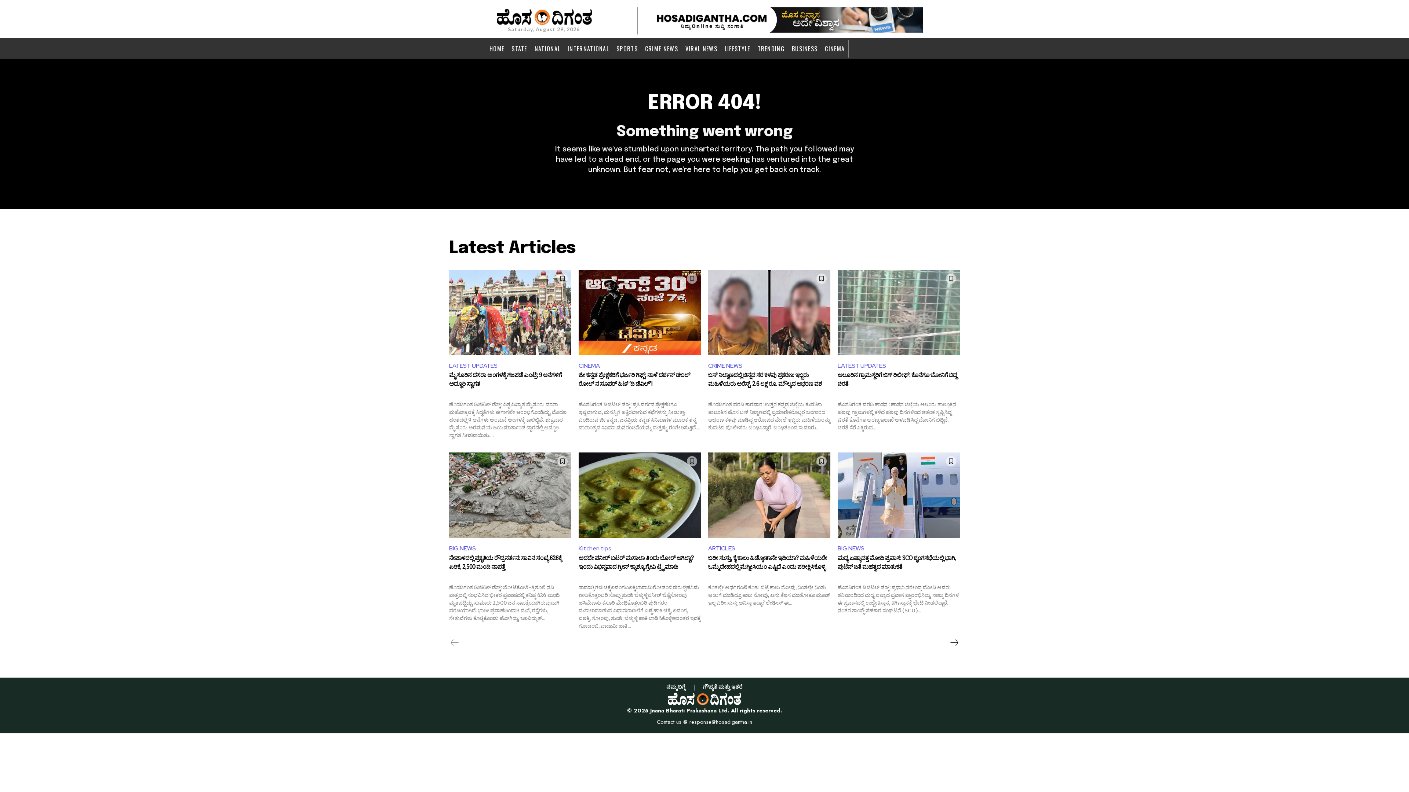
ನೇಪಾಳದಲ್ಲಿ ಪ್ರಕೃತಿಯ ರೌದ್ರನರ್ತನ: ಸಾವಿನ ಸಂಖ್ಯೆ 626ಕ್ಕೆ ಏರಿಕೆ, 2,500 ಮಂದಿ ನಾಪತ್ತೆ (505, 563)
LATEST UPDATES (473, 366)
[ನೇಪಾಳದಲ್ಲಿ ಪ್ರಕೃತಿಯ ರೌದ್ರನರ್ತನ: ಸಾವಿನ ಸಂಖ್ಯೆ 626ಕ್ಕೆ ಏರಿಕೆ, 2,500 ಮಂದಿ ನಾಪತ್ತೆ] (510, 495)
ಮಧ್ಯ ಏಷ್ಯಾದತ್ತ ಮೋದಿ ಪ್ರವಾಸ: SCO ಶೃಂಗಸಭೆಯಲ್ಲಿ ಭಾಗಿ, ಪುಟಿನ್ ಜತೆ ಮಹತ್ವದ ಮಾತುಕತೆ (897, 563)
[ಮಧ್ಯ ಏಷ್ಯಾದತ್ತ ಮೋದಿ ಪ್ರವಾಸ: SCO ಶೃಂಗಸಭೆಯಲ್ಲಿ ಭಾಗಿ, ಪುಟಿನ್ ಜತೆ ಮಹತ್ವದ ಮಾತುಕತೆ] (899, 495)
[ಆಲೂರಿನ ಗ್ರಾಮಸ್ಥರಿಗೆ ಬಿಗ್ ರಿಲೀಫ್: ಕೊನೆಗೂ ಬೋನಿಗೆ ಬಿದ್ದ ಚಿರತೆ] (899, 312)
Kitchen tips (595, 548)
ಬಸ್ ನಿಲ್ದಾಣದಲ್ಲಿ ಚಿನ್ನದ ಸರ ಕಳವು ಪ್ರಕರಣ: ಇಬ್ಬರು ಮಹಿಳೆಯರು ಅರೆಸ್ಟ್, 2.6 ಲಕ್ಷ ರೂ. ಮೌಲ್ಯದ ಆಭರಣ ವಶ (765, 380)
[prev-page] (454, 642)
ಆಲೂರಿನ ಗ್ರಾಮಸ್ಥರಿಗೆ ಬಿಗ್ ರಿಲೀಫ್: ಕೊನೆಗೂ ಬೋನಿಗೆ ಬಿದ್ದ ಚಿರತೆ (897, 380)
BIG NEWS (462, 548)
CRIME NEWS (725, 366)
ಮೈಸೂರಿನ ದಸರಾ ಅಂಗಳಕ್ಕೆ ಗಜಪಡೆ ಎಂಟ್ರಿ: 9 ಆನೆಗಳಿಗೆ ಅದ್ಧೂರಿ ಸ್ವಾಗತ (505, 380)
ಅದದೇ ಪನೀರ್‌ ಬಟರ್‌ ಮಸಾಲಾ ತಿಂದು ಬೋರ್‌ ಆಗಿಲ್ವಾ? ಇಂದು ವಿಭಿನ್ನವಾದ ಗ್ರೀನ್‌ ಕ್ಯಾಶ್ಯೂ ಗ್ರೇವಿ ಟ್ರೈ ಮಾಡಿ (636, 563)
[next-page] (954, 642)
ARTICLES (721, 548)
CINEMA (589, 366)
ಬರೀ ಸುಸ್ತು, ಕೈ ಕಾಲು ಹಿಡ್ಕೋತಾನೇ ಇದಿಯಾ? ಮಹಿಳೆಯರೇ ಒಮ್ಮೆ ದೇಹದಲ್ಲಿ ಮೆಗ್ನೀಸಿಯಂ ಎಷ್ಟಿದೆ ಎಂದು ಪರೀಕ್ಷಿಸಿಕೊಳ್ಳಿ (767, 563)
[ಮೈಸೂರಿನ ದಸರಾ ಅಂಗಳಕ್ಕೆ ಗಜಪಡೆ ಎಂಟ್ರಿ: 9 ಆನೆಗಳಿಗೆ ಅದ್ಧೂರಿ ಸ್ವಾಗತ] (510, 312)
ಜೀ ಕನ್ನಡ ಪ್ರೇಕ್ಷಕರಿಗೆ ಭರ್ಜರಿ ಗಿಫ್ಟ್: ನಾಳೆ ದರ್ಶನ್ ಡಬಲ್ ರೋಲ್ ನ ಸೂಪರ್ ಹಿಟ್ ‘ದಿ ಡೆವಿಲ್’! (634, 380)
